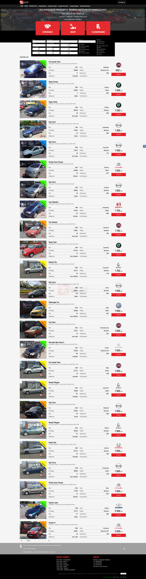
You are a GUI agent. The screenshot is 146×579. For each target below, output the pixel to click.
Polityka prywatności (26, 560)
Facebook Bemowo (42, 6)
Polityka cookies (24, 561)
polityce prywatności (115, 573)
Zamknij (123, 573)
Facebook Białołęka (74, 6)
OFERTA (26, 6)
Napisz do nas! (111, 577)
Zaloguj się (122, 2)
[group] (73, 22)
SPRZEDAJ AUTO (33, 6)
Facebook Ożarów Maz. (63, 6)
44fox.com (124, 577)
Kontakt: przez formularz (100, 566)
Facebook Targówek (52, 6)
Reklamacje (23, 565)
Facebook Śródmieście (85, 6)
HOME (21, 6)
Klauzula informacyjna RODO (28, 563)
